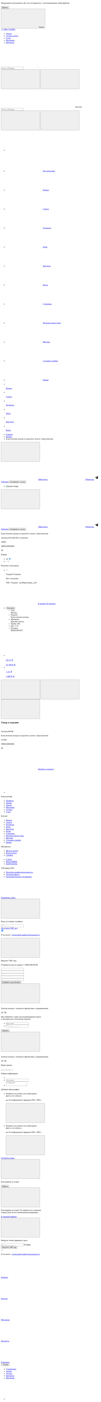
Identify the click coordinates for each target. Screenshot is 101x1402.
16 (7, 559)
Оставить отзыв (7, 1158)
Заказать (5, 1031)
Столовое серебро (13, 840)
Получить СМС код (9, 928)
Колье (8, 831)
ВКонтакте (43, 479)
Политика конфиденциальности (19, 872)
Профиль (10, 801)
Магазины (10, 40)
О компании (11, 1369)
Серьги (9, 822)
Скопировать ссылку (17, 482)
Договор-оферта (12, 874)
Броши (9, 842)
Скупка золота (12, 36)
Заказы (9, 803)
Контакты (10, 42)
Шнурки (9, 838)
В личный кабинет (9, 1217)
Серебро (9, 855)
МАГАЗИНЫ (11, 862)
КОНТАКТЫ (11, 864)
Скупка (9, 810)
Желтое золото (12, 851)
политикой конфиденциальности (26, 935)
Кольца (9, 820)
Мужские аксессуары (15, 836)
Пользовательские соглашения (19, 877)
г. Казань (5, 1365)
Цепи (8, 827)
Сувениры (10, 833)
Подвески (10, 825)
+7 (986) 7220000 (8, 29)
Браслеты (10, 829)
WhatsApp (89, 479)
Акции (9, 34)
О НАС (9, 859)
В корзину (42, 604)
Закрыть (5, 1186)
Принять (5, 7)
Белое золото (11, 853)
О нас (8, 38)
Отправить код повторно (11, 982)
